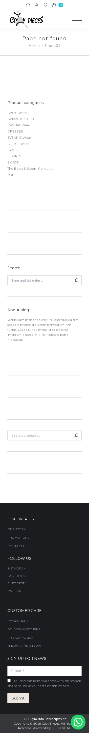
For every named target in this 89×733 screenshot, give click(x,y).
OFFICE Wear (18, 144)
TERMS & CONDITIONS (24, 646)
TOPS (12, 175)
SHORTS (14, 156)
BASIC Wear (17, 113)
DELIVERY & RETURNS (23, 629)
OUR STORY (16, 529)
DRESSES (15, 131)
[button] (78, 722)
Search (76, 435)
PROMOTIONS (18, 537)
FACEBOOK (16, 576)
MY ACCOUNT (17, 621)
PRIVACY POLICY (20, 637)
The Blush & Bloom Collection (31, 168)
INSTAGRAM (16, 568)
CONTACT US (17, 546)
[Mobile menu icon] (77, 19)
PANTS (12, 150)
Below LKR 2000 (20, 119)
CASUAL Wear (18, 125)
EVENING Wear (19, 137)
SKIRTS (13, 162)
